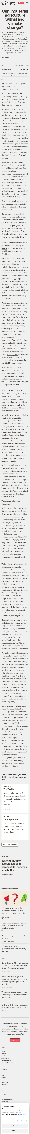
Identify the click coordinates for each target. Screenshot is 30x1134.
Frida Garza (8, 917)
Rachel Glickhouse (7, 987)
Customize (14, 1130)
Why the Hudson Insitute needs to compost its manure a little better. (14, 865)
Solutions (4, 1056)
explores (14, 124)
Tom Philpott (5, 57)
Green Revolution (9, 234)
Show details (21, 1121)
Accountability (6, 1058)
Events (3, 1097)
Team (3, 1075)
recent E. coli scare (9, 276)
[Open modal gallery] (15, 79)
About (3, 1073)
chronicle (11, 659)
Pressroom (5, 1084)
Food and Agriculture (7, 1062)
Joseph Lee (5, 1013)
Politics (4, 1053)
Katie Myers (5, 1000)
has (12, 702)
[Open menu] (27, 3)
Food (11, 874)
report (4, 248)
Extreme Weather (6, 1060)
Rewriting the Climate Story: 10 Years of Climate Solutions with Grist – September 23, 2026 (15, 965)
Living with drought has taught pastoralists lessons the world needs (15, 1007)
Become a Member (7, 1099)
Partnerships (5, 1082)
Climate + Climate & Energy (21, 65)
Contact (4, 1077)
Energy (3, 1051)
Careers (4, 1080)
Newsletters (5, 1094)
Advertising (5, 1101)
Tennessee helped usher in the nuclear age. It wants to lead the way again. (15, 994)
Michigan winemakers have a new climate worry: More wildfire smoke (14, 925)
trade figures (12, 354)
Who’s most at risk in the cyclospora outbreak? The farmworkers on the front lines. (15, 910)
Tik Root (4, 941)
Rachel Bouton (6, 971)
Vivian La (4, 930)
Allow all (15, 1126)
